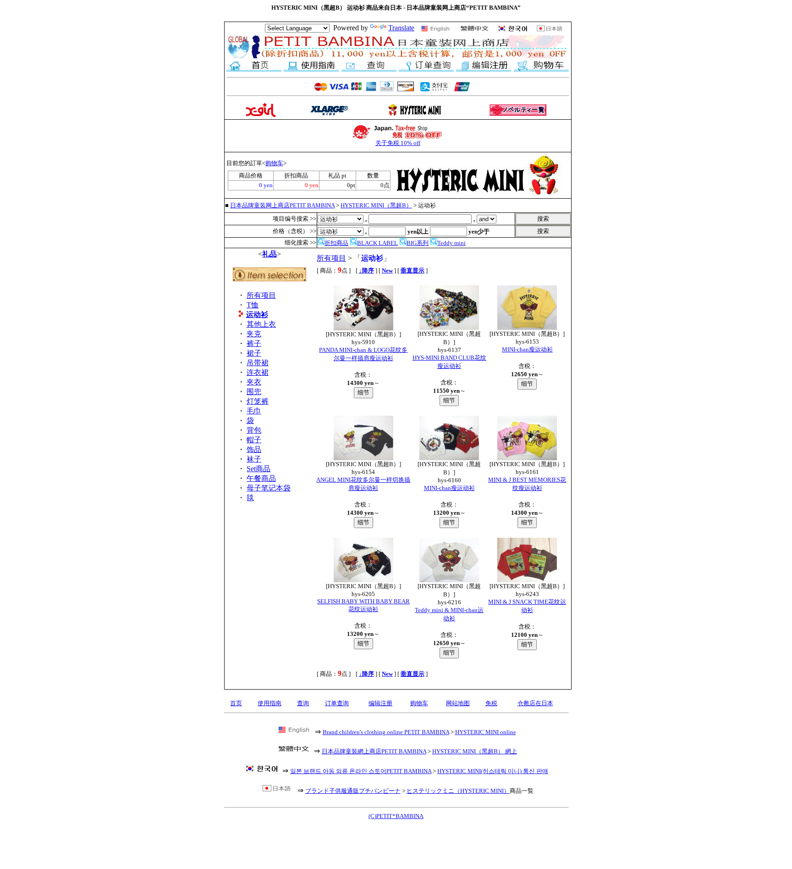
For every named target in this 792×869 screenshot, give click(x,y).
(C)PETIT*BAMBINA (396, 816)
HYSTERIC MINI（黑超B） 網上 (474, 751)
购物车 (274, 163)
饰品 (254, 449)
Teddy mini (451, 243)
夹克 (254, 334)
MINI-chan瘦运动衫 (527, 349)
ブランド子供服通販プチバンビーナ (353, 790)
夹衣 (254, 382)
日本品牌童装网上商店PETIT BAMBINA (282, 205)
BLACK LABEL (377, 243)
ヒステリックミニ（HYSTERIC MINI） (458, 790)
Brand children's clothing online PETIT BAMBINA (386, 732)
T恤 (252, 305)
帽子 (254, 440)
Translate (401, 28)
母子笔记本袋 (269, 488)
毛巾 (254, 411)
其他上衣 (261, 324)
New (387, 270)
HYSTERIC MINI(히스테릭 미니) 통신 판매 (492, 771)
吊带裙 (258, 363)
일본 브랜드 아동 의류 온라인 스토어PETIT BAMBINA (360, 771)
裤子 (254, 343)
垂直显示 (412, 270)
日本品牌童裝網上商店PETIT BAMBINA (374, 751)
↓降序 (366, 270)
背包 (254, 430)
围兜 (254, 392)
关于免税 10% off (397, 142)
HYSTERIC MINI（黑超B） (376, 205)
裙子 (254, 353)
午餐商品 (261, 478)
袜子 (254, 459)
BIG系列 (418, 243)
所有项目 (261, 295)
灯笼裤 (258, 401)
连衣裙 (258, 372)
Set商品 (258, 469)
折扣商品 (336, 243)
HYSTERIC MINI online (485, 732)
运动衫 (257, 314)
